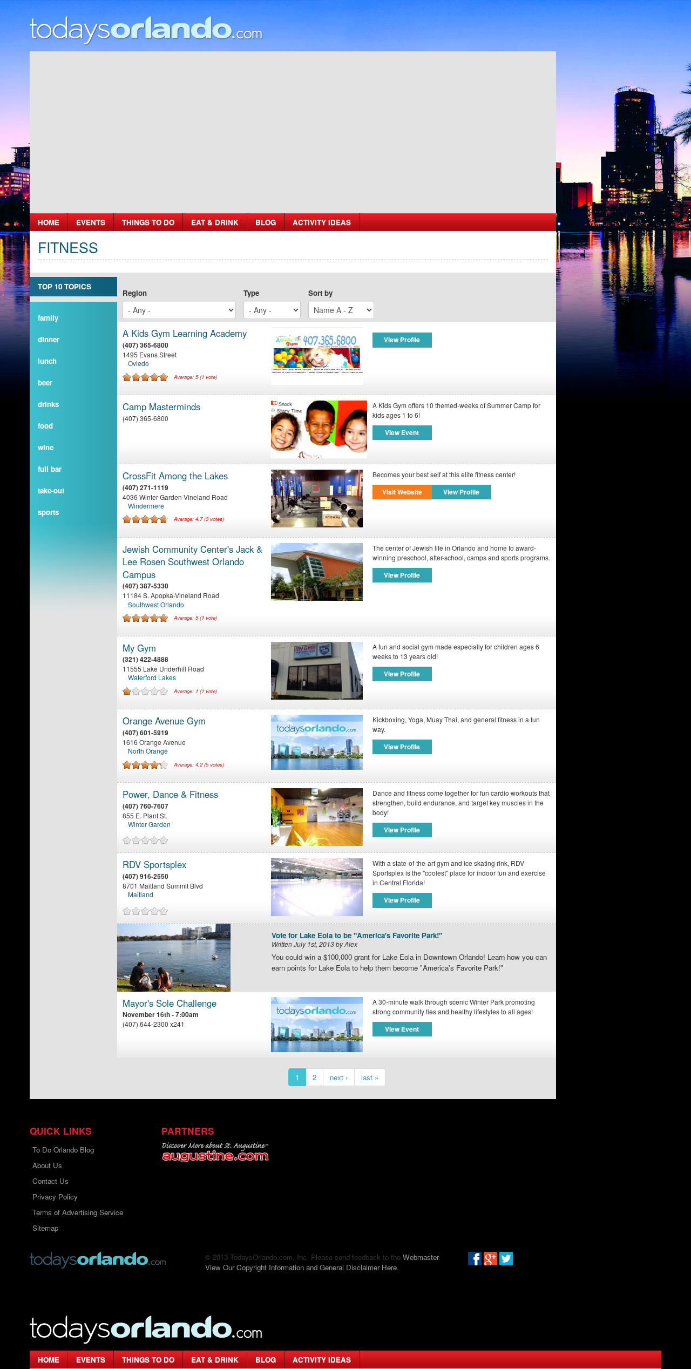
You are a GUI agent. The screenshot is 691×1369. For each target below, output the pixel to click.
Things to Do (148, 222)
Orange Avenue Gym (164, 721)
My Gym (139, 648)
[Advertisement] (293, 132)
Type (251, 293)
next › (339, 1077)
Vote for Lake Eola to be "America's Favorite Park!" (357, 936)
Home (48, 222)
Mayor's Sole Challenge (169, 1003)
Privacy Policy (55, 1196)
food (45, 426)
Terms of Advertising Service (77, 1212)
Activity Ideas (322, 222)
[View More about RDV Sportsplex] (319, 887)
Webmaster (420, 1257)
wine (45, 447)
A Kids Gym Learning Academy (185, 333)
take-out (51, 490)
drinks (48, 404)
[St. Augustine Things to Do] (215, 1152)
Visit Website (402, 492)
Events (90, 222)
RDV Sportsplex (154, 864)
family (48, 318)
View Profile (402, 339)
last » (369, 1077)
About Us (47, 1165)
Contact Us (50, 1181)
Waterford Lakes (152, 677)
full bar (50, 469)
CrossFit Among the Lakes (175, 476)
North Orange (148, 750)
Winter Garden (149, 824)
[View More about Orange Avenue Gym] (317, 741)
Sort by (320, 293)
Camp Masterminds (161, 407)
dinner (48, 339)
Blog (265, 222)
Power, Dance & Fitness (170, 794)
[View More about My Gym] (319, 671)
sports (48, 512)
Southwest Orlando (156, 604)
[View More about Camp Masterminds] (319, 429)
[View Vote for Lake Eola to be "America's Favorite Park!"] (190, 958)
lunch (47, 361)
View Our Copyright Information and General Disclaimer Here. (302, 1267)
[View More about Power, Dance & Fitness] (319, 817)
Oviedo (138, 363)
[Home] (146, 30)
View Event (402, 432)
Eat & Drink (215, 222)
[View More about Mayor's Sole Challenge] (317, 1023)
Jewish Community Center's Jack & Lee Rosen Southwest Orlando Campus (192, 562)
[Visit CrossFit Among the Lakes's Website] (319, 498)
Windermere (146, 505)
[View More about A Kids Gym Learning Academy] (319, 356)
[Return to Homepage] (98, 1259)
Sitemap (45, 1228)
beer (45, 382)
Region (135, 293)
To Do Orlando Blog (63, 1149)
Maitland (140, 894)
